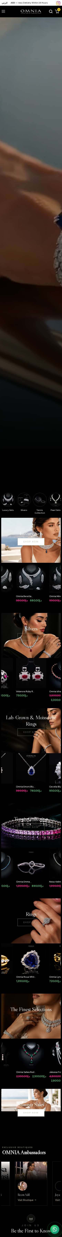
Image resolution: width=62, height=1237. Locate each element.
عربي (5, 2)
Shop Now (31, 541)
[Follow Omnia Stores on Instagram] (58, 3)
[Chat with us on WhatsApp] (54, 1229)
